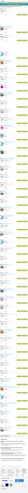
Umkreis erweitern (6, 436)
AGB (22, 474)
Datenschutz (23, 472)
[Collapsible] (26, 441)
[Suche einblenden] (23, 1)
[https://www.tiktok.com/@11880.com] (6, 490)
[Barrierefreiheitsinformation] (25, 1)
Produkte (8, 1)
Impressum (23, 471)
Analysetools (12, 1)
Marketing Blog (18, 471)
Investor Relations (3, 472)
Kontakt (17, 474)
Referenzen (16, 1)
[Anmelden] (24, 1)
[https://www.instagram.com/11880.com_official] (4, 490)
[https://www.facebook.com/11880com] (2, 490)
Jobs (1, 474)
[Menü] (26, 1)
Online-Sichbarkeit (10, 471)
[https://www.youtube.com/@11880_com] (10, 490)
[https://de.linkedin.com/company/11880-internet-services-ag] (8, 490)
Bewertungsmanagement (11, 472)
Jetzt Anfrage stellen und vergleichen (14, 3)
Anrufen (6, 14)
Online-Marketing (10, 474)
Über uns (20, 1)
